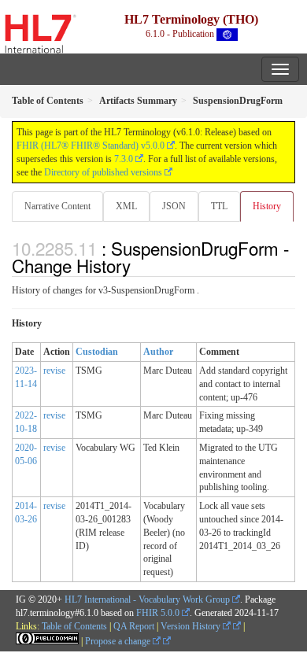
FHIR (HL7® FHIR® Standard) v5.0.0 (91, 145)
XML (126, 206)
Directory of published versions (103, 172)
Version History (192, 626)
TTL (219, 206)
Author (158, 351)
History (267, 206)
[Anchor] (139, 265)
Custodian (97, 351)
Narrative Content (57, 206)
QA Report (133, 626)
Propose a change (119, 641)
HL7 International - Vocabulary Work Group (147, 599)
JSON (174, 206)
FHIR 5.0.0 (157, 612)
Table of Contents (74, 626)
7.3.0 (123, 158)
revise (54, 370)
